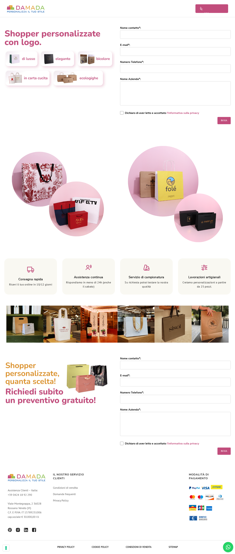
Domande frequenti (64, 494)
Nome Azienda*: (130, 79)
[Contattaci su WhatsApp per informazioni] (228, 547)
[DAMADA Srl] (26, 8)
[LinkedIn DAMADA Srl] (26, 530)
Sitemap (173, 547)
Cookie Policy (100, 547)
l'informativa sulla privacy (183, 113)
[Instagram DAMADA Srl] (18, 530)
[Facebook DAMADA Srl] (34, 530)
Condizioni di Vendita (138, 547)
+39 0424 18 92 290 (213, 8)
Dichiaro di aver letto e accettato (162, 113)
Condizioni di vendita (65, 488)
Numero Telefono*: (132, 62)
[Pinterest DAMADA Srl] (10, 530)
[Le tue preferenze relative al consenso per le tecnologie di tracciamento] (6, 548)
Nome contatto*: (130, 28)
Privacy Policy (60, 501)
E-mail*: (125, 45)
